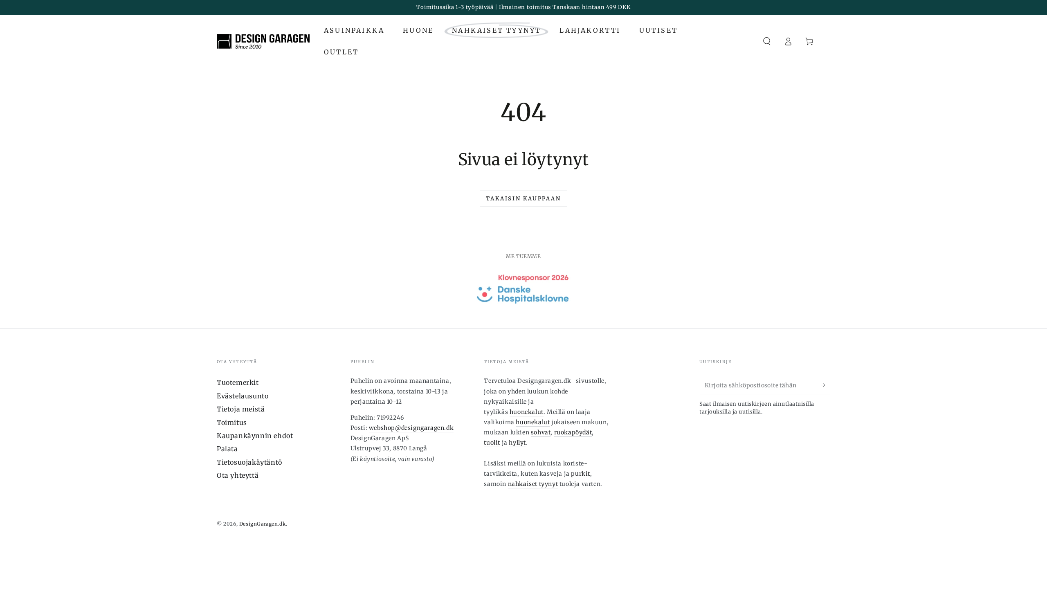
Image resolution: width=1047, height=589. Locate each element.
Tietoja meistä (241, 409)
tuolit (492, 442)
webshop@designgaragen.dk (411, 428)
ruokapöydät (573, 432)
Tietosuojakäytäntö (249, 462)
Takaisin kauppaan (523, 198)
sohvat (541, 432)
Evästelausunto (242, 396)
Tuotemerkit (238, 382)
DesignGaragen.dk (262, 524)
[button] (766, 41)
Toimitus (232, 422)
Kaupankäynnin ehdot (255, 436)
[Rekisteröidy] (825, 385)
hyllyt (517, 442)
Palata (227, 449)
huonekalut (527, 412)
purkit (580, 473)
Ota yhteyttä (237, 475)
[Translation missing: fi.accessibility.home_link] (263, 41)
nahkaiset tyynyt (533, 484)
